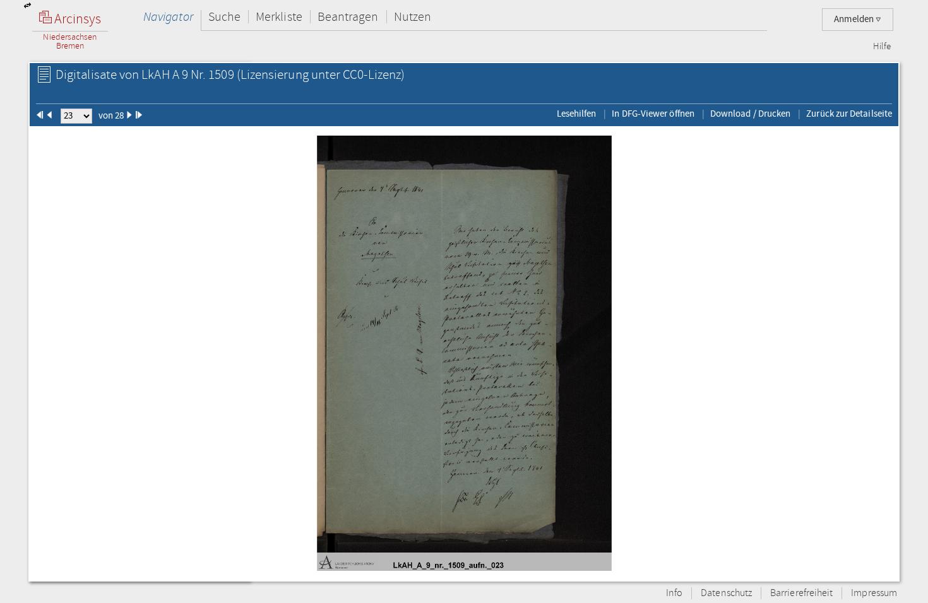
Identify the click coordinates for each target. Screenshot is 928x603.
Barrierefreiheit (801, 593)
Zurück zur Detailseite (849, 113)
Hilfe (882, 46)
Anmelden (855, 19)
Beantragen (348, 17)
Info (674, 593)
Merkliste (279, 17)
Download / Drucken (750, 113)
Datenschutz (726, 593)
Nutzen (412, 17)
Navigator (168, 17)
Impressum (874, 593)
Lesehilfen (577, 113)
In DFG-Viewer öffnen (653, 113)
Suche (224, 17)
